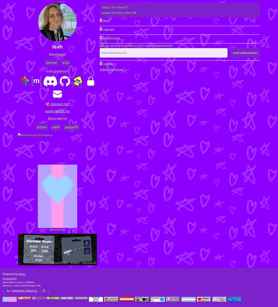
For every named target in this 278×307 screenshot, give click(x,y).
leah (57, 47)
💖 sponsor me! (57, 104)
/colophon (10, 278)
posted (119, 13)
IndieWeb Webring (24, 291)
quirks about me (57, 111)
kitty (22, 274)
